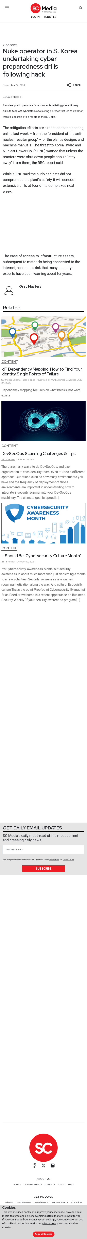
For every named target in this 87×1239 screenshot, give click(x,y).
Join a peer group (58, 1202)
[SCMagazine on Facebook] (34, 1165)
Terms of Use (54, 860)
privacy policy (49, 1223)
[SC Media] (43, 8)
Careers (60, 1184)
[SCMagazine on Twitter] (43, 1165)
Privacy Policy (68, 860)
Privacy (70, 1184)
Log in (35, 16)
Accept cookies (43, 1234)
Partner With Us (76, 1202)
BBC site (50, 116)
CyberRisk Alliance (32, 1184)
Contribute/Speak (24, 1202)
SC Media (17, 1184)
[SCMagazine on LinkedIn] (52, 1165)
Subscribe (43, 868)
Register (50, 16)
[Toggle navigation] (7, 7)
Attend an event (41, 1202)
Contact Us (48, 1184)
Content (10, 44)
